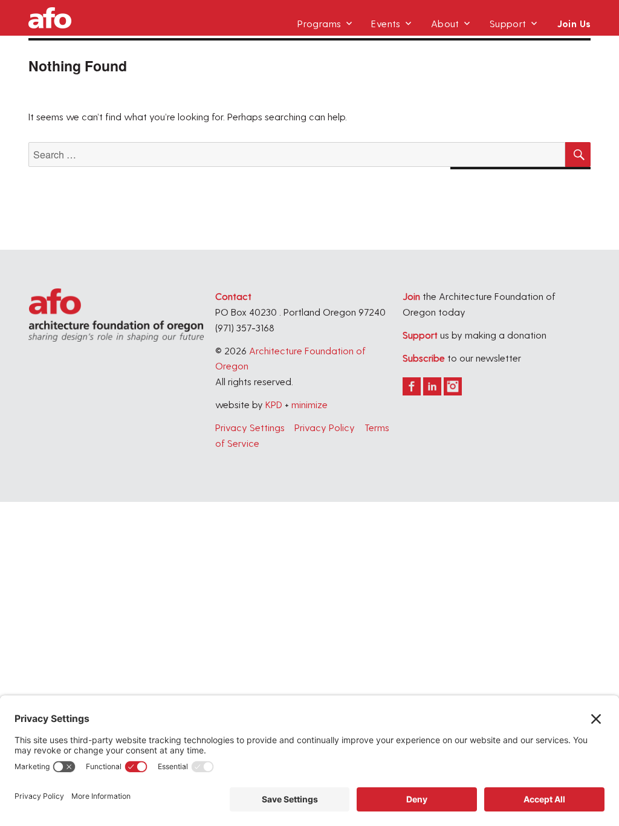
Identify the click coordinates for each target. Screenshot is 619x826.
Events (385, 23)
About (445, 23)
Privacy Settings (250, 427)
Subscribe (424, 357)
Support (508, 23)
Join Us (574, 23)
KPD (273, 404)
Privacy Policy (324, 427)
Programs (319, 23)
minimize (309, 404)
